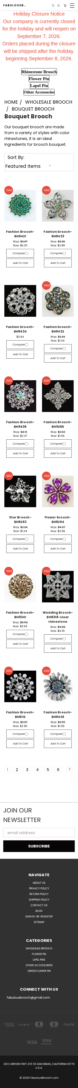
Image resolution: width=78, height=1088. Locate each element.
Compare (18, 253)
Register (47, 916)
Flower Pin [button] (39, 78)
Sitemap (39, 922)
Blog (39, 911)
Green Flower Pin (39, 971)
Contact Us (39, 905)
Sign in (30, 916)
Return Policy (39, 894)
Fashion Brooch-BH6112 (20, 714)
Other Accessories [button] (39, 92)
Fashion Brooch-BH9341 (20, 614)
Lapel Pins (39, 959)
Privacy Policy (39, 888)
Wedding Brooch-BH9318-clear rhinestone (58, 617)
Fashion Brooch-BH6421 (20, 234)
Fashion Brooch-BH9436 (20, 424)
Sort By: (16, 157)
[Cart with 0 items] (65, 5)
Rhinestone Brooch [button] (39, 71)
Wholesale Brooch (39, 948)
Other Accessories (39, 965)
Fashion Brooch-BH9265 (58, 424)
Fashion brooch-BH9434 (20, 329)
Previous (7, 1084)
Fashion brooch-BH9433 (58, 234)
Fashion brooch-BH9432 (58, 329)
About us (39, 883)
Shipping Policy (39, 899)
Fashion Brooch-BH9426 (58, 714)
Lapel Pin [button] (39, 85)
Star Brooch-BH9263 (20, 519)
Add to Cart (20, 263)
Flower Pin (39, 954)
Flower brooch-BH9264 (58, 519)
